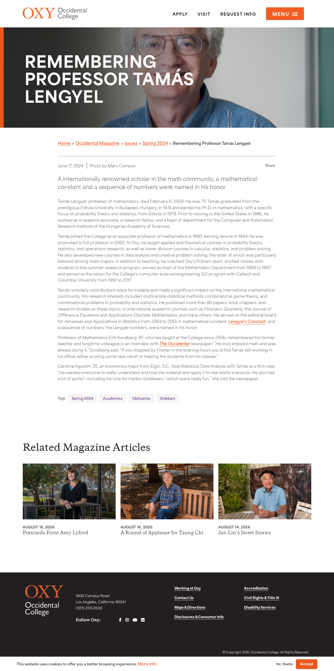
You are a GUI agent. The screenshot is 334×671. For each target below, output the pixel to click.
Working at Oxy (187, 588)
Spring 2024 (155, 142)
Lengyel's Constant (247, 321)
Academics (112, 398)
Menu (280, 13)
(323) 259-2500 (89, 608)
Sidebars (167, 398)
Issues (131, 142)
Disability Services (260, 607)
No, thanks (284, 664)
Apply (180, 13)
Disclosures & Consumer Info (199, 616)
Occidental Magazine (98, 142)
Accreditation (256, 588)
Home (64, 142)
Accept (306, 664)
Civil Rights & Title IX (261, 597)
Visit (204, 13)
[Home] (69, 14)
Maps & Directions (189, 607)
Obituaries (141, 398)
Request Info (238, 13)
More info (147, 663)
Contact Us (184, 597)
